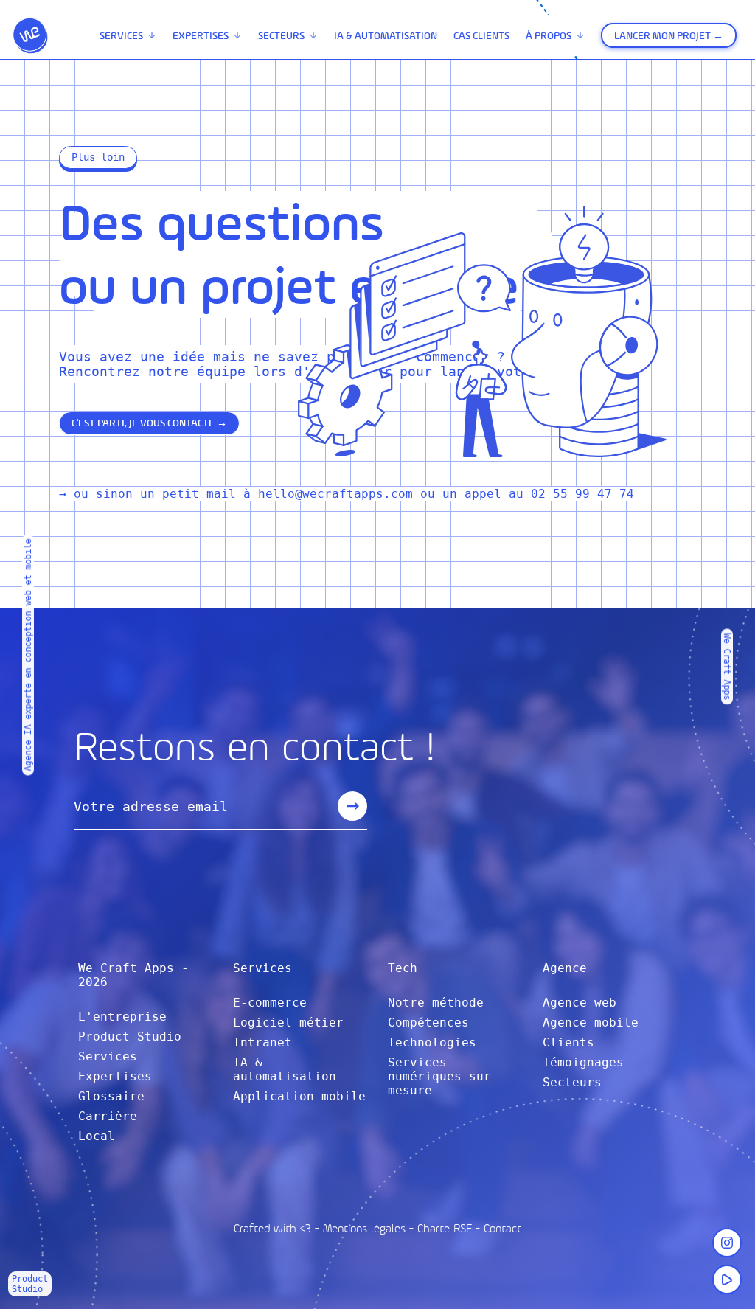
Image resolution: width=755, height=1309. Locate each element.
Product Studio (129, 1037)
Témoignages (583, 1062)
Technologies (432, 1042)
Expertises (201, 35)
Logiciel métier (288, 1022)
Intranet (262, 1042)
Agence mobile (591, 1022)
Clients (568, 1042)
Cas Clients (481, 35)
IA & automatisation (385, 35)
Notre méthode (436, 1003)
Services (121, 35)
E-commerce (270, 1003)
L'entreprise (122, 1017)
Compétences (428, 1022)
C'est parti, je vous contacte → (149, 423)
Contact (502, 1228)
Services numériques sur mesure (439, 1076)
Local (96, 1136)
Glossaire (111, 1096)
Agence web (579, 1003)
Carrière (107, 1116)
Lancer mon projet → (668, 35)
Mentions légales (364, 1228)
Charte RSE (444, 1228)
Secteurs (281, 35)
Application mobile (299, 1096)
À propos (548, 35)
